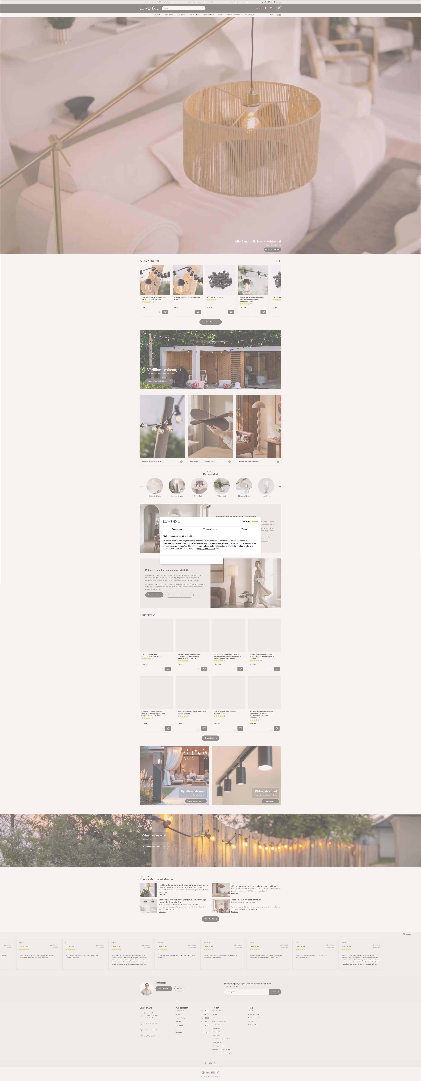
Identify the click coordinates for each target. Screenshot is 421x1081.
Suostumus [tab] (177, 529)
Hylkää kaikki (178, 559)
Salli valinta (210, 559)
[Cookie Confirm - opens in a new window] (250, 521)
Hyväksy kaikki (242, 559)
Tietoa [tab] (244, 529)
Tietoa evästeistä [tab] (210, 529)
